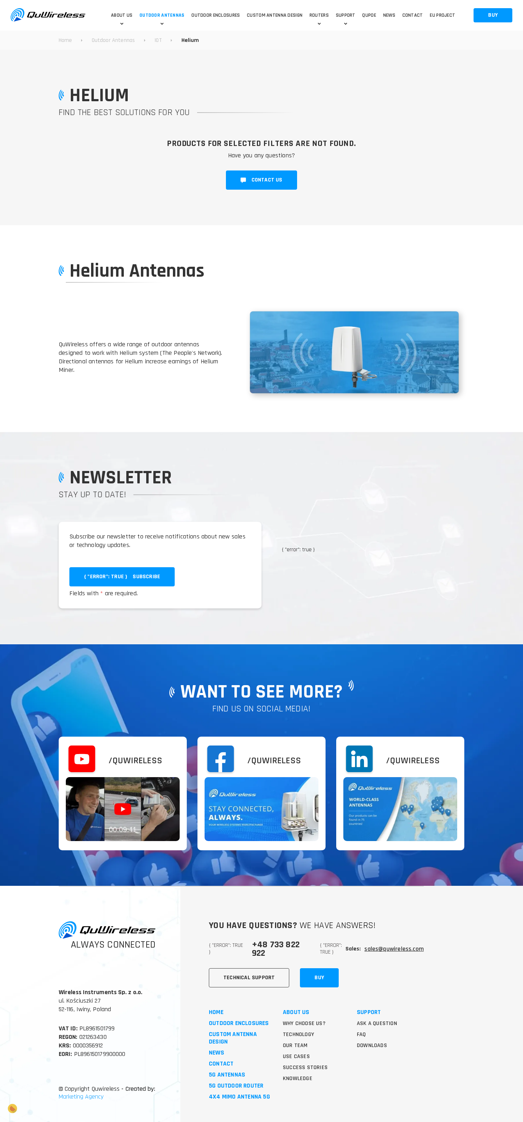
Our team (295, 1045)
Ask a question (377, 1023)
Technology (298, 1034)
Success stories (305, 1067)
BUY (493, 15)
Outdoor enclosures (239, 1023)
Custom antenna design (233, 1038)
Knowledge (297, 1078)
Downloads (372, 1045)
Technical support (249, 977)
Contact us (267, 180)
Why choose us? (304, 1023)
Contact (221, 1064)
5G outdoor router (236, 1086)
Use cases (296, 1056)
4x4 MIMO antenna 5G (239, 1097)
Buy (319, 977)
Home (216, 1012)
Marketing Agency (81, 1097)
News (216, 1053)
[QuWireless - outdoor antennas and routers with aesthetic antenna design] (48, 15)
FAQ (361, 1034)
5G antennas (227, 1075)
